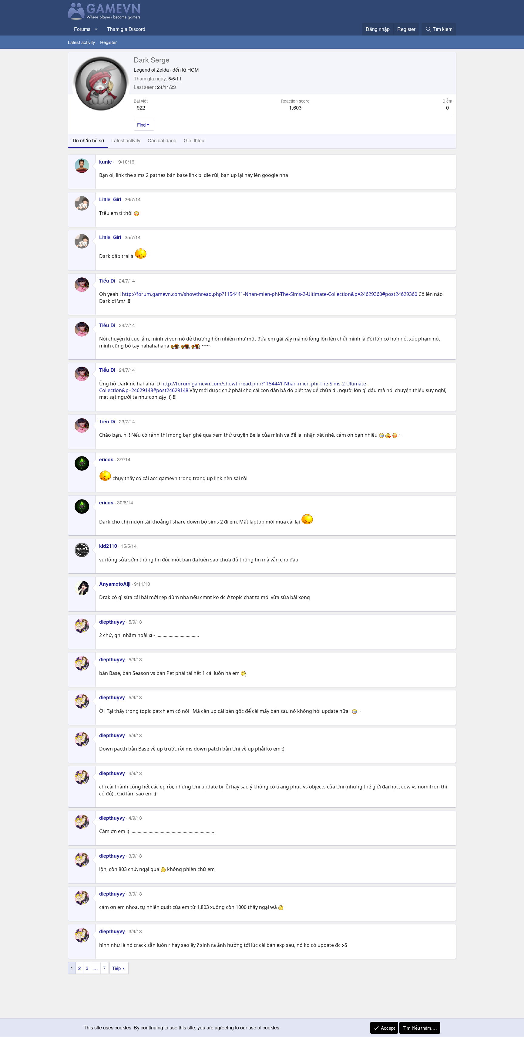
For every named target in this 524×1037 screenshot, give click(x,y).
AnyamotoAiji (114, 583)
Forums (82, 28)
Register (108, 42)
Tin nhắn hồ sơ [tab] (88, 140)
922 (141, 107)
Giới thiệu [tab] (194, 140)
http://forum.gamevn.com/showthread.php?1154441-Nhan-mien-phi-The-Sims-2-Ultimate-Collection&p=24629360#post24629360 (269, 294)
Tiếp (116, 968)
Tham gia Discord (126, 28)
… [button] (95, 968)
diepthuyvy (112, 621)
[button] (96, 29)
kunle (105, 161)
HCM (193, 69)
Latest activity (81, 42)
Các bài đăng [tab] (162, 140)
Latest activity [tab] (125, 140)
